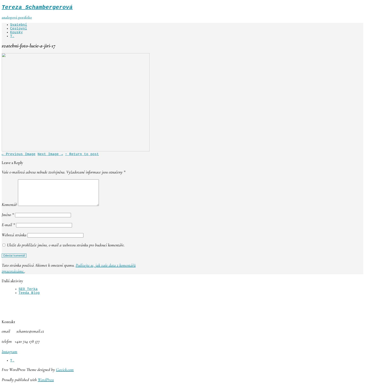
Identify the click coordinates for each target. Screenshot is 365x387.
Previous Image (18, 154)
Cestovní (18, 29)
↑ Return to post (82, 154)
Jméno (8, 214)
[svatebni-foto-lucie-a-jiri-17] (76, 150)
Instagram (9, 351)
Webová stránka (14, 235)
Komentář (9, 204)
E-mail (8, 224)
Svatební (18, 25)
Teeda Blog (29, 293)
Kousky (16, 32)
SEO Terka (28, 289)
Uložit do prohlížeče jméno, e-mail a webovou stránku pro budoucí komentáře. (66, 245)
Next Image (50, 154)
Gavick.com (65, 369)
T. (12, 36)
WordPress (46, 379)
